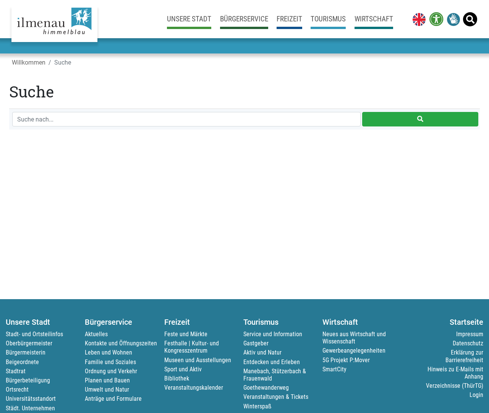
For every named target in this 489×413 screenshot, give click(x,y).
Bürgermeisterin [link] (25, 352)
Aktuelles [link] (96, 334)
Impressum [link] (469, 334)
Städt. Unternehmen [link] (30, 408)
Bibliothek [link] (176, 378)
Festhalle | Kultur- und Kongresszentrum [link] (191, 347)
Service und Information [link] (272, 334)
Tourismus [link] (328, 19)
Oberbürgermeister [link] (29, 343)
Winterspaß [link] (257, 406)
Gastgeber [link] (256, 343)
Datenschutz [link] (468, 343)
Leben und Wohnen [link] (108, 352)
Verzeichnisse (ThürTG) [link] (454, 385)
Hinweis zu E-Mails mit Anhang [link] (455, 373)
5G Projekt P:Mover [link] (346, 360)
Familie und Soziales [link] (110, 362)
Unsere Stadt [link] (189, 19)
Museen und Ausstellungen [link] (197, 360)
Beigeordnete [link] (22, 362)
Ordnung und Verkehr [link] (111, 371)
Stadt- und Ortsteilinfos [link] (34, 334)
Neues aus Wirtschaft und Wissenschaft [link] (354, 337)
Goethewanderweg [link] (266, 387)
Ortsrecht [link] (17, 389)
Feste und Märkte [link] (185, 334)
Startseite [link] (466, 322)
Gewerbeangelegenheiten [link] (353, 350)
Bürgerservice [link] (244, 19)
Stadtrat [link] (16, 371)
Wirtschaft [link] (374, 19)
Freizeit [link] (289, 19)
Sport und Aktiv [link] (183, 369)
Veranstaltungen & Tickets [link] (275, 396)
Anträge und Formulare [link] (113, 398)
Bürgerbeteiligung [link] (28, 380)
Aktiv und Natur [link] (262, 352)
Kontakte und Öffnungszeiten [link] (121, 343)
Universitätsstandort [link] (31, 398)
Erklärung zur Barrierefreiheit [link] (464, 356)
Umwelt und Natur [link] (107, 389)
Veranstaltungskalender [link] (193, 387)
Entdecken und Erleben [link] (271, 362)
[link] (418, 19)
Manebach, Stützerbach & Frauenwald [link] (274, 375)
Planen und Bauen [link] (107, 380)
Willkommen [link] (28, 62)
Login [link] (476, 394)
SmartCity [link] (334, 369)
